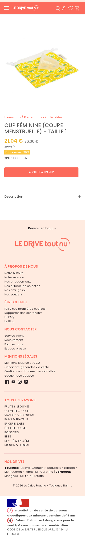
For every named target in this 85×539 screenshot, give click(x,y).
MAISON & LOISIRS (16, 445)
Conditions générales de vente (26, 367)
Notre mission (14, 277)
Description (13, 196)
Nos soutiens (13, 294)
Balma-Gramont (32, 468)
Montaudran (13, 472)
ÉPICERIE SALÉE (14, 423)
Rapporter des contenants (23, 313)
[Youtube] (13, 381)
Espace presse (15, 348)
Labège (69, 468)
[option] (42, 64)
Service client (14, 336)
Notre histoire (14, 273)
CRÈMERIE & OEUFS (17, 411)
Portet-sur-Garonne (39, 472)
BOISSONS (11, 432)
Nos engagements (17, 281)
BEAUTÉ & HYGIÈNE (17, 441)
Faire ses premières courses (25, 309)
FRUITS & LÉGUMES (17, 406)
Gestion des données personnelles (29, 371)
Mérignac (11, 476)
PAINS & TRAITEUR (16, 419)
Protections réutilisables (43, 117)
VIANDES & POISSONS (19, 415)
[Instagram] (20, 381)
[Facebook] (7, 381)
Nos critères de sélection (22, 286)
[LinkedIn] (26, 381)
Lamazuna (12, 117)
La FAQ (9, 317)
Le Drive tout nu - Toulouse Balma (48, 485)
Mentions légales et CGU (22, 363)
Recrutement (13, 340)
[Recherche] (57, 8)
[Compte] (64, 8)
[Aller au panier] (77, 8)
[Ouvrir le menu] (6, 8)
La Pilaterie (36, 476)
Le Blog (9, 321)
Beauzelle (54, 468)
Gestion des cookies (19, 376)
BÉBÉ (7, 436)
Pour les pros (13, 344)
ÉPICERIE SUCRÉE (15, 428)
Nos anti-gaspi (15, 290)
